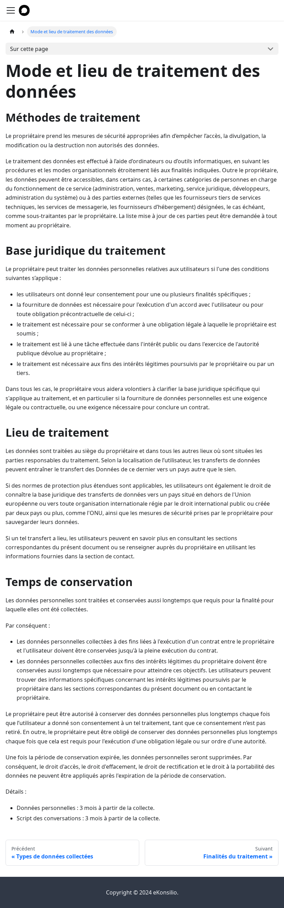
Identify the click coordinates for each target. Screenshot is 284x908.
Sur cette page (29, 49)
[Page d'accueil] (12, 31)
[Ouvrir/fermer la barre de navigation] (11, 10)
